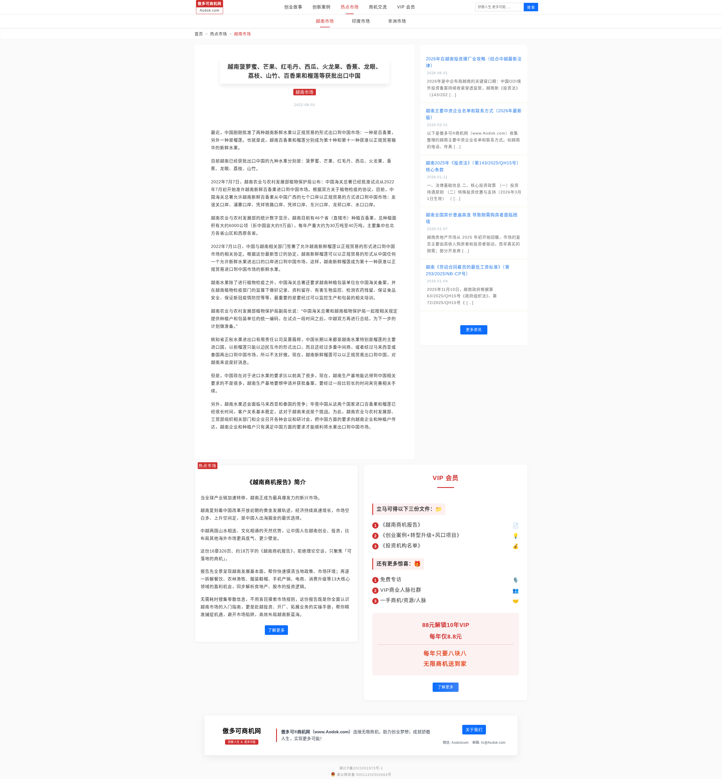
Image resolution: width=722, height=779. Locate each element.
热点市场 (350, 7)
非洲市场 (397, 21)
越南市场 (325, 21)
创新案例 (321, 7)
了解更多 (276, 630)
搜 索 (531, 8)
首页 (199, 34)
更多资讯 (474, 329)
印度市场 (361, 21)
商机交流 (378, 7)
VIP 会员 (406, 7)
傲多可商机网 (242, 730)
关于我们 (474, 729)
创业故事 (293, 7)
